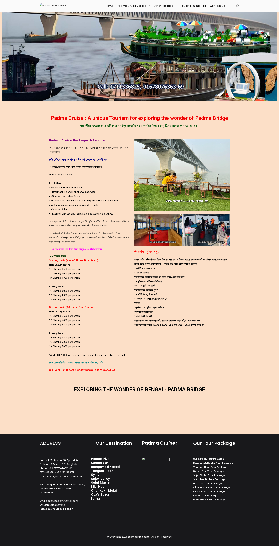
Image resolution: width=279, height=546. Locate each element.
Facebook (46, 509)
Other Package (163, 6)
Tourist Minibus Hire (193, 6)
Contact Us (217, 6)
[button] (148, 6)
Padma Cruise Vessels (131, 6)
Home (109, 6)
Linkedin (68, 509)
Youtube (57, 509)
